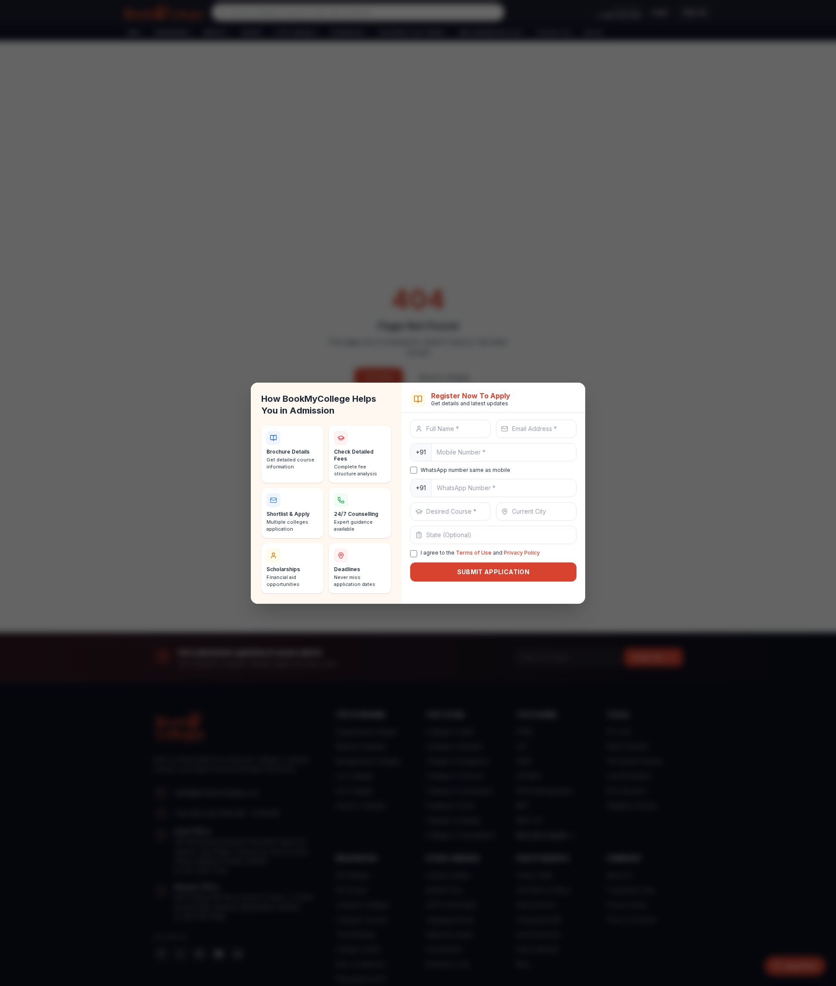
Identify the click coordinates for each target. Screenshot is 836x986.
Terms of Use (474, 552)
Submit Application (493, 571)
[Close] (570, 399)
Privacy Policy (522, 552)
